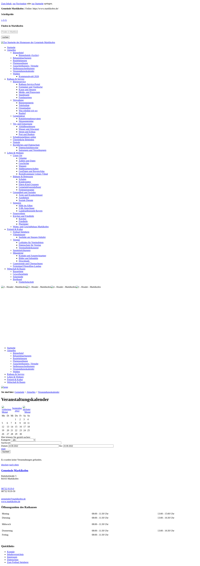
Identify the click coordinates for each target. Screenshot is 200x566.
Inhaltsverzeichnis (15, 554)
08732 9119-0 (7, 488)
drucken (5, 464)
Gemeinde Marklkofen (14, 470)
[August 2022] (6, 412)
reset (3, 449)
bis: (60, 446)
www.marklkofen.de (10, 501)
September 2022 (17, 409)
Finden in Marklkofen (12, 26)
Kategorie (5, 440)
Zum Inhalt (6, 3)
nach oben (14, 464)
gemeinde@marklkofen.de (13, 499)
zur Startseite (37, 3)
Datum (4, 446)
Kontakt (10, 551)
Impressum (12, 557)
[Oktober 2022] (26, 412)
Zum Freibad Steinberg (17, 562)
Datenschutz (12, 559)
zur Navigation (19, 3)
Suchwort (5, 443)
